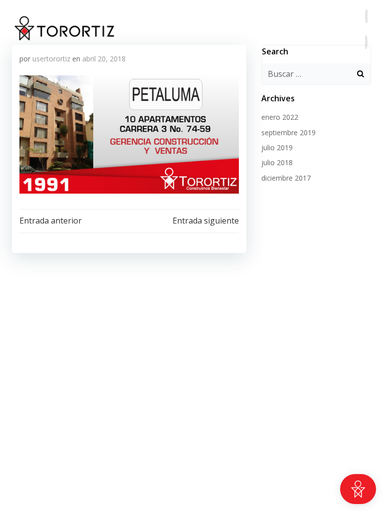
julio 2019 (277, 147)
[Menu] (366, 29)
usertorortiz (51, 58)
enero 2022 (279, 117)
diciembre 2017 (286, 178)
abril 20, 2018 (104, 58)
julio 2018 (277, 162)
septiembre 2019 (288, 132)
